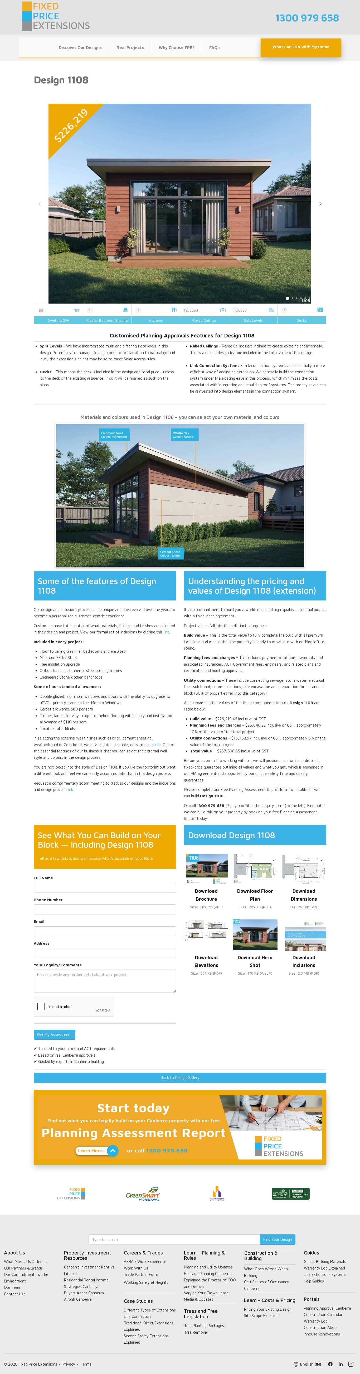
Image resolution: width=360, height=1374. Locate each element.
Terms (85, 1364)
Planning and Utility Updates (208, 1267)
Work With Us (136, 1268)
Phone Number (48, 900)
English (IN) (310, 1364)
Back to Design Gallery (180, 1077)
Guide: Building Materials (325, 1261)
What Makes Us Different (25, 1261)
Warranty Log (316, 1321)
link (166, 632)
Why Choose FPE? (176, 47)
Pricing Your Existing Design (267, 1309)
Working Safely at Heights (146, 1282)
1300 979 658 (307, 17)
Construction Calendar (323, 1314)
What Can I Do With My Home (301, 47)
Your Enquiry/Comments (58, 965)
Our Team (12, 1287)
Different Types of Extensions (150, 1310)
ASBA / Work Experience (145, 1261)
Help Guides (314, 1281)
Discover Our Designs (80, 47)
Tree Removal (196, 1332)
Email (39, 921)
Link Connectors (138, 1316)
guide (156, 744)
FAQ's (215, 47)
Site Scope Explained (262, 1315)
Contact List (14, 1294)
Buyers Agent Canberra (84, 1293)
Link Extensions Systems (325, 1274)
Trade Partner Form (141, 1274)
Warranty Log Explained (324, 1268)
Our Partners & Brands (23, 1268)
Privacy (68, 1364)
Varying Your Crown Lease (206, 1293)
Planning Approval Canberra (327, 1308)
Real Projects (130, 47)
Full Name (43, 878)
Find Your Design (277, 1239)
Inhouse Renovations (322, 1334)
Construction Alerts (321, 1327)
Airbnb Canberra (78, 1299)
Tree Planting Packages (204, 1325)
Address (42, 943)
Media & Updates (198, 1299)
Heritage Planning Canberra (207, 1273)
